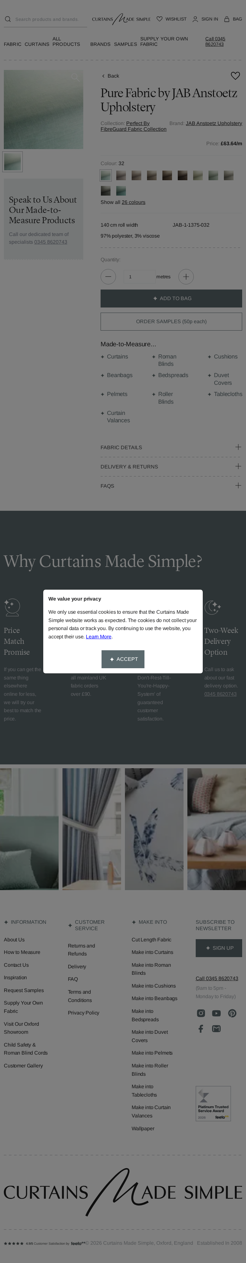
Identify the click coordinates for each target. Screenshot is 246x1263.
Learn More (98, 636)
